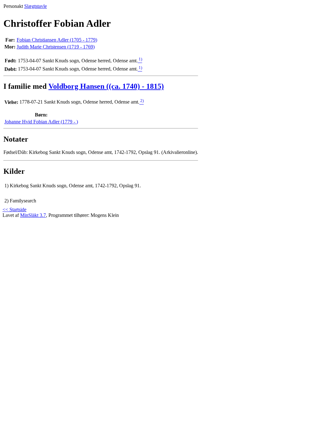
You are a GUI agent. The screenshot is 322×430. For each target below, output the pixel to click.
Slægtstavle (35, 6)
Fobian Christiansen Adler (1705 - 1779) (57, 39)
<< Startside (14, 209)
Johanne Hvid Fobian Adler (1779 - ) (41, 121)
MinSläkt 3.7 (33, 215)
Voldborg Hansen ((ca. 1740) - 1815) (106, 86)
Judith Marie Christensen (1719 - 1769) (56, 46)
